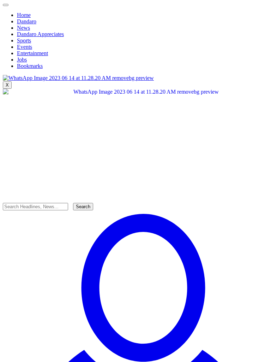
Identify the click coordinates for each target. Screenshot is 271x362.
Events (24, 47)
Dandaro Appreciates (40, 34)
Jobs (22, 60)
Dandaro (26, 21)
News (23, 28)
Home (24, 15)
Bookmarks (30, 66)
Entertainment (32, 53)
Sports (24, 40)
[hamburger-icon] (5, 5)
